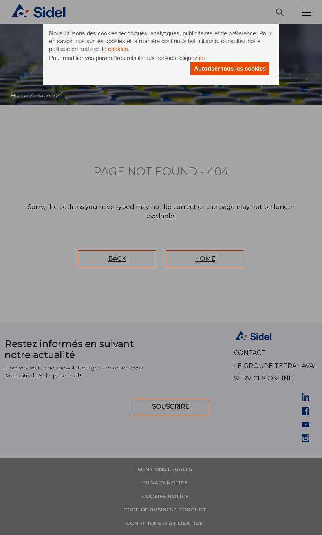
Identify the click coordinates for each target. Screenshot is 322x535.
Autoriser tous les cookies (230, 68)
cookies (118, 48)
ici (202, 58)
